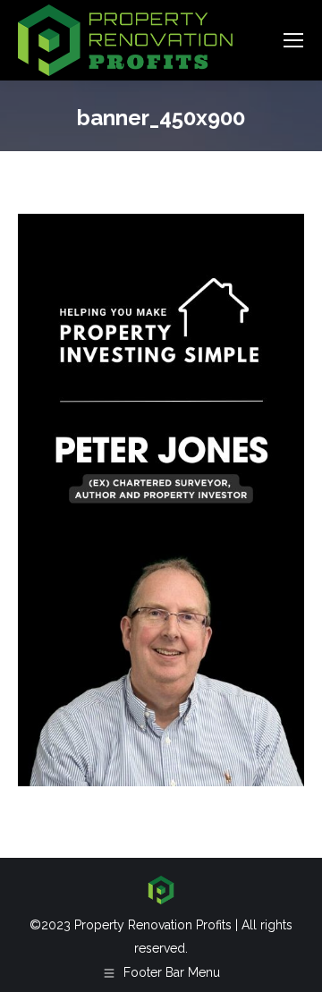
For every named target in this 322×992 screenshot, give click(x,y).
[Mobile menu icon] (293, 40)
